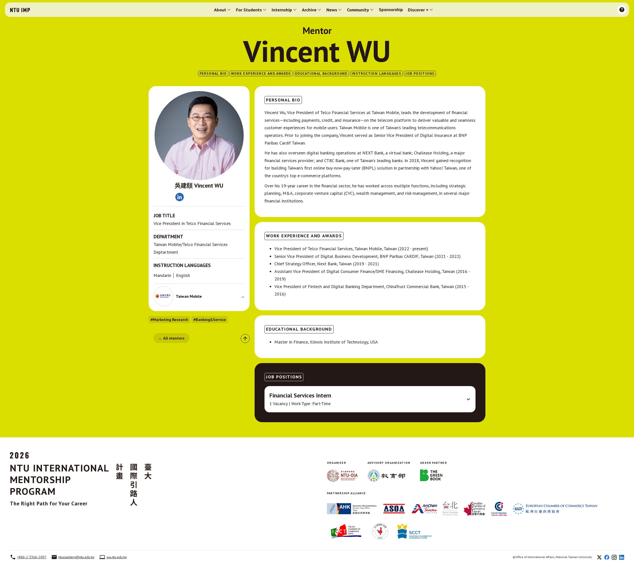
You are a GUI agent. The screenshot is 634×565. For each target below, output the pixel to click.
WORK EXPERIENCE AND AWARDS (261, 73)
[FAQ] (621, 9)
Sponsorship (391, 9)
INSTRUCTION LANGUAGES (376, 73)
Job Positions (419, 73)
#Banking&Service (209, 319)
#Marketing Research (169, 319)
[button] (222, 9)
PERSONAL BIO (213, 73)
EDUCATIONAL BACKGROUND (321, 73)
